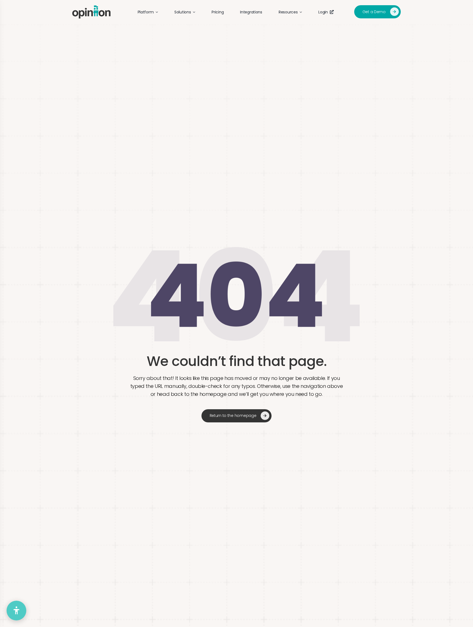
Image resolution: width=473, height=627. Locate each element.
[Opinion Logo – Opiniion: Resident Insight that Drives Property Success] (91, 7)
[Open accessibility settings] (16, 610)
